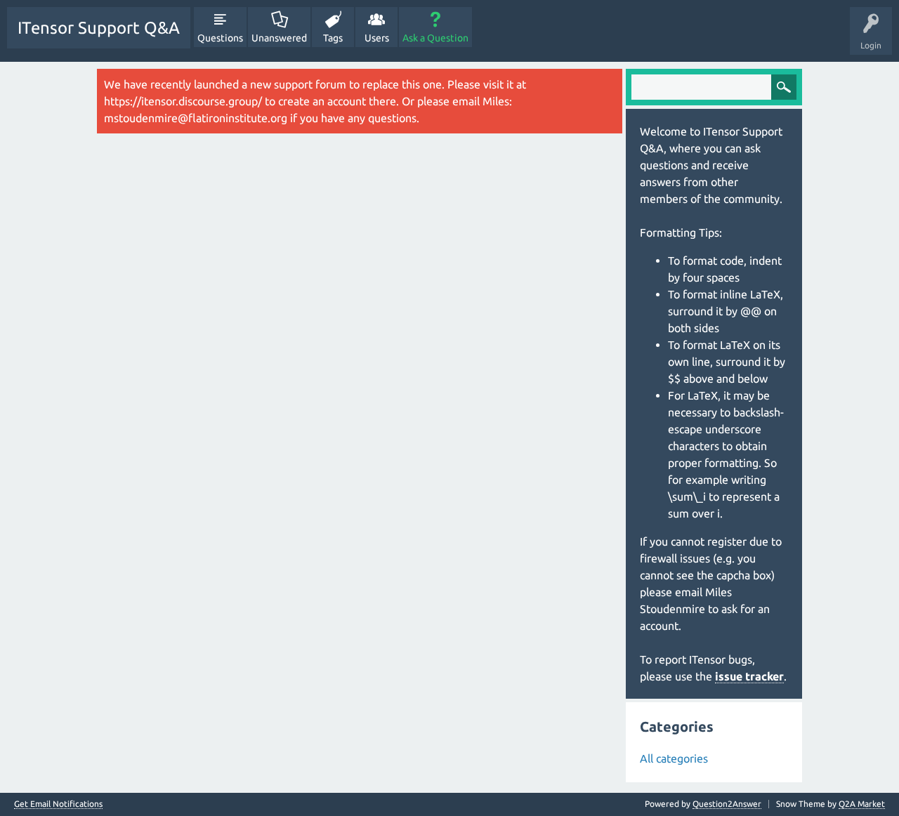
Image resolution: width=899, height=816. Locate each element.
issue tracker (749, 676)
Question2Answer (727, 803)
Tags (333, 38)
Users (377, 38)
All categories (674, 758)
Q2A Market (862, 803)
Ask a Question (435, 38)
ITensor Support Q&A (99, 27)
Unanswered (279, 38)
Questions (220, 38)
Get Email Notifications (58, 804)
